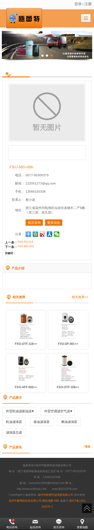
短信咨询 (35, 527)
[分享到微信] (57, 234)
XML (57, 500)
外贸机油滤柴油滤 (18, 411)
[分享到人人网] (49, 234)
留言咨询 (34, 222)
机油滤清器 (14, 422)
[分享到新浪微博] (42, 234)
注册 (88, 3)
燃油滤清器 (69, 422)
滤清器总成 (14, 432)
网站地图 (47, 500)
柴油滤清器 (42, 422)
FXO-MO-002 (26, 246)
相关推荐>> (80, 297)
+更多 (87, 446)
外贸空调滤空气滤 (57, 411)
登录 (78, 3)
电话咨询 (11, 527)
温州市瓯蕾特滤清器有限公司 (55, 494)
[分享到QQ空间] (35, 234)
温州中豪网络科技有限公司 (25, 500)
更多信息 (53, 222)
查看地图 (82, 527)
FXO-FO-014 (25, 241)
